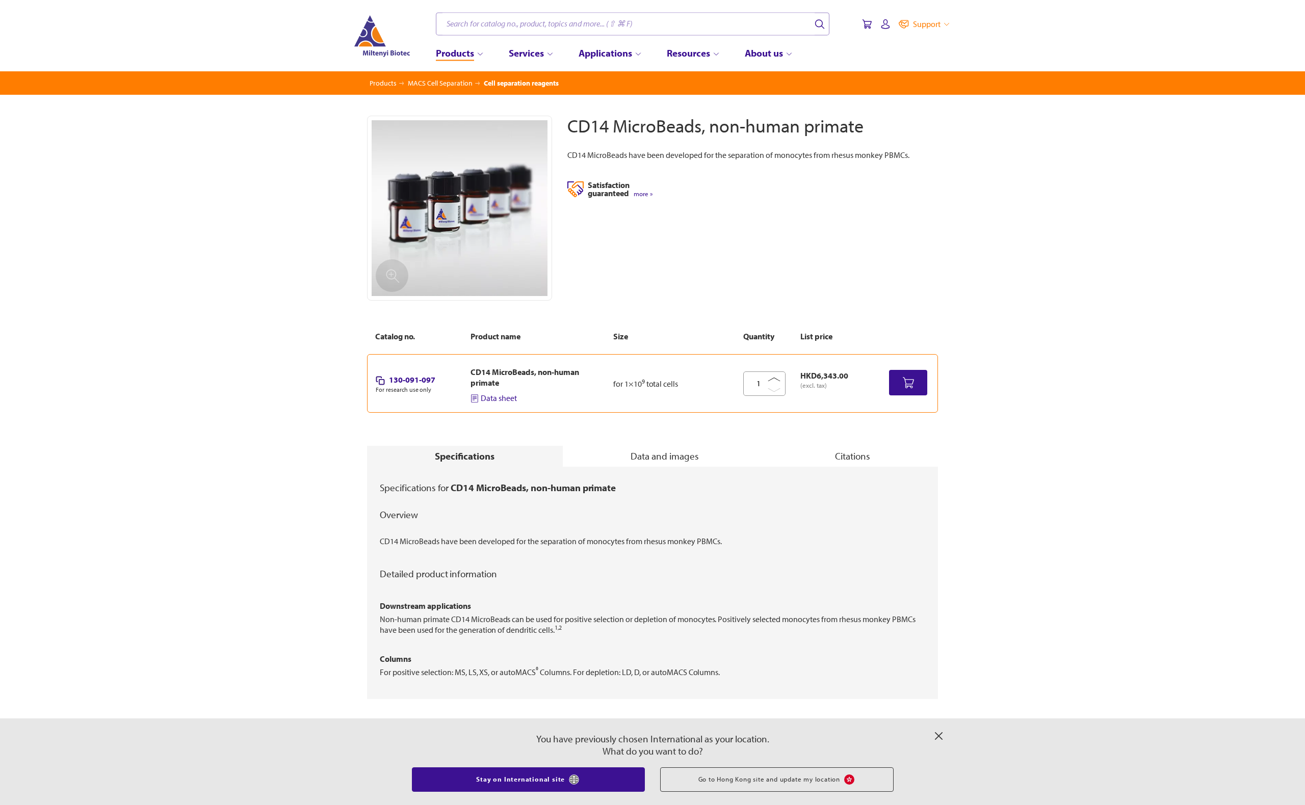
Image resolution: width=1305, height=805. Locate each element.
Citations (852, 456)
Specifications (464, 456)
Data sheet (499, 398)
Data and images (665, 456)
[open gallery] (459, 208)
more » (643, 194)
